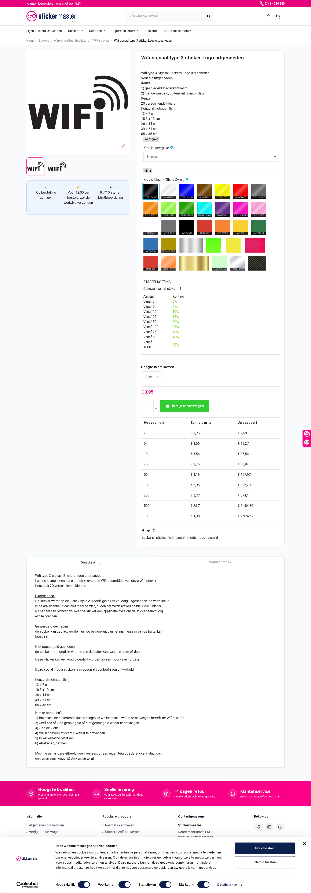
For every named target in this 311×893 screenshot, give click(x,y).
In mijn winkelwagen (188, 406)
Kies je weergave (156, 148)
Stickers (175, 73)
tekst (122, 753)
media (192, 538)
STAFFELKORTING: (157, 282)
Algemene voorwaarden (46, 825)
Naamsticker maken (119, 825)
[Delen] (143, 531)
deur (201, 93)
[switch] (124, 884)
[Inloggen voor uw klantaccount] (268, 16)
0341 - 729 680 (274, 3)
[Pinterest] (154, 531)
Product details (219, 562)
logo (202, 538)
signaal (212, 538)
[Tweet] (148, 531)
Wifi (171, 538)
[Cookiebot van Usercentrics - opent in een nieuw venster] (27, 885)
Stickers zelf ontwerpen (122, 832)
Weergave (151, 139)
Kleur (147, 170)
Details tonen (227, 884)
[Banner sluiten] (304, 843)
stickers (148, 538)
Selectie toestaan (265, 862)
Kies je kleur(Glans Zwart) (163, 180)
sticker (161, 538)
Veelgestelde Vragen (44, 832)
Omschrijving (90, 562)
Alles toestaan (265, 848)
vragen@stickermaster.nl (75, 758)
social (180, 538)
